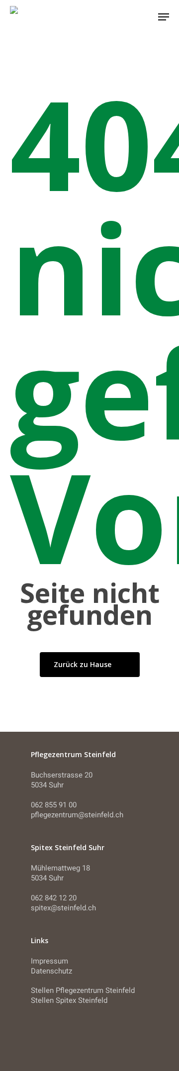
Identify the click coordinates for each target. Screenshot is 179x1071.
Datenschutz (51, 971)
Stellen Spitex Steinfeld (69, 1000)
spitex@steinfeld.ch (63, 907)
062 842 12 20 (54, 897)
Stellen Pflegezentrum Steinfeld (83, 990)
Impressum (49, 961)
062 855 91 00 (54, 804)
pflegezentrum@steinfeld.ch (77, 814)
